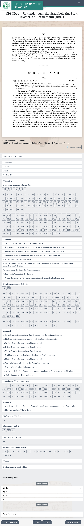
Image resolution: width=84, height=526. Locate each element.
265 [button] (13, 308)
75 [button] (11, 206)
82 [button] (36, 206)
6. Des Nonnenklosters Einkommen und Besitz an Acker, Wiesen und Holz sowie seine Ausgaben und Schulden (38, 264)
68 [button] (62, 202)
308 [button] (40, 321)
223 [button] (42, 297)
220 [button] (23, 297)
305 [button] (27, 321)
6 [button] (16, 189)
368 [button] (27, 393)
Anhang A (7, 239)
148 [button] (68, 222)
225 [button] (51, 297)
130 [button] (63, 219)
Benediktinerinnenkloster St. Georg (17, 185)
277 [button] (74, 308)
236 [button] (36, 301)
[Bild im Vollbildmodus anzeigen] (80, 24)
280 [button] (8, 312)
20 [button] (40, 195)
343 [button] (68, 385)
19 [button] (36, 195)
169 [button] (8, 230)
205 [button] (27, 294)
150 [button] (77, 222)
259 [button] (63, 305)
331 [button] (13, 385)
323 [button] (31, 325)
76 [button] (14, 206)
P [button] (47, 451)
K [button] (32, 451)
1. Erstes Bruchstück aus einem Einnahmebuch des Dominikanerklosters (32, 335)
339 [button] (50, 385)
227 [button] (66, 297)
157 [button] (31, 226)
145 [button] (54, 222)
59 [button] (29, 202)
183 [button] (73, 230)
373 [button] (50, 393)
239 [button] (50, 301)
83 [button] (40, 206)
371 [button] (40, 393)
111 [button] (54, 215)
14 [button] (18, 195)
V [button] (64, 451)
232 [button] (17, 301)
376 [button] (63, 393)
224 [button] (47, 297)
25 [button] (59, 195)
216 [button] (77, 294)
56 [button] (18, 202)
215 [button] (73, 294)
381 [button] (8, 396)
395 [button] (73, 396)
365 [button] (13, 393)
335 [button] (31, 385)
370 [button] (36, 393)
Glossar (6, 461)
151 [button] (3, 226)
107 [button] (36, 215)
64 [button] (48, 202)
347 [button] (8, 389)
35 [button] (18, 198)
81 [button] (33, 206)
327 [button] (50, 325)
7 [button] (19, 189)
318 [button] (8, 325)
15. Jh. (5, 496)
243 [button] (68, 301)
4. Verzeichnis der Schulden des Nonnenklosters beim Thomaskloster (31, 255)
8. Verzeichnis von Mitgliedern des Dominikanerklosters (26, 363)
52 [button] (3, 202)
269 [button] (31, 308)
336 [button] (36, 385)
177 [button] (45, 230)
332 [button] (17, 385)
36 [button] (22, 198)
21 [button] (44, 195)
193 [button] (40, 234)
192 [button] (36, 234)
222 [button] (38, 297)
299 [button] (17, 316)
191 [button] (31, 234)
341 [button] (59, 385)
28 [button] (70, 195)
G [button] (21, 451)
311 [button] (54, 321)
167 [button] (77, 226)
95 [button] (7, 209)
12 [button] (11, 195)
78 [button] (22, 206)
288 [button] (45, 312)
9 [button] (25, 189)
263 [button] (3, 308)
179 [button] (54, 230)
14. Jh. (5, 492)
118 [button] (8, 219)
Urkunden (7, 181)
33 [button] (11, 198)
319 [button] (13, 325)
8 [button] (22, 189)
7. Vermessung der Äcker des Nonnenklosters (21, 270)
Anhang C (7, 402)
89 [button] (62, 206)
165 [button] (68, 226)
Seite (38, 522)
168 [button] (3, 230)
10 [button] (3, 195)
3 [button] (8, 189)
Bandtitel (7, 167)
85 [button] (48, 206)
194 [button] (45, 234)
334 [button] (27, 385)
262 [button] (77, 305)
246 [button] (3, 305)
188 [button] (17, 234)
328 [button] (54, 325)
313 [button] (63, 321)
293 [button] (68, 312)
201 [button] (8, 294)
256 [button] (50, 305)
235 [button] (31, 301)
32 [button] (7, 198)
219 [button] (18, 297)
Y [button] (70, 451)
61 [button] (36, 202)
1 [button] (2, 189)
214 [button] (68, 294)
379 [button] (77, 393)
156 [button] (27, 226)
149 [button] (73, 222)
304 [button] (22, 321)
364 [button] (8, 393)
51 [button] (77, 198)
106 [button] (31, 215)
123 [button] (31, 219)
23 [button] (51, 195)
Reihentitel (7, 163)
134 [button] (3, 222)
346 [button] (3, 389)
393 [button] (63, 396)
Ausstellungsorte (10, 514)
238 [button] (45, 301)
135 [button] (8, 222)
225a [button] (57, 297)
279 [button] (3, 312)
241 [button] (59, 301)
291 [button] (59, 312)
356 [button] (50, 389)
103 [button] (17, 215)
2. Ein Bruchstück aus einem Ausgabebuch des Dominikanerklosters (30, 339)
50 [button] (73, 198)
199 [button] (8, 288)
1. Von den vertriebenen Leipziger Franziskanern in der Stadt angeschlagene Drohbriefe (39, 406)
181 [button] (63, 230)
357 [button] (54, 389)
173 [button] (27, 230)
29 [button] (73, 195)
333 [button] (22, 385)
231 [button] (13, 301)
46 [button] (59, 198)
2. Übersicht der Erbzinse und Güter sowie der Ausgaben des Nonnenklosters (34, 247)
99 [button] (22, 209)
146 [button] (59, 222)
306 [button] (31, 321)
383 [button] (17, 396)
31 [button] (3, 198)
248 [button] (13, 305)
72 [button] (77, 202)
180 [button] (59, 230)
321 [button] (22, 325)
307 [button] (36, 321)
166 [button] (73, 226)
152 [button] (8, 226)
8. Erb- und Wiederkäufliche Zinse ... (18, 274)
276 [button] (63, 308)
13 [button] (14, 195)
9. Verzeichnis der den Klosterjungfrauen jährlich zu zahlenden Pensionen (33, 278)
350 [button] (22, 389)
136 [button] (13, 222)
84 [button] (44, 206)
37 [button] (25, 198)
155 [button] (22, 226)
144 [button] (50, 222)
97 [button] (14, 209)
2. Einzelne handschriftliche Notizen (18, 410)
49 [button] (70, 198)
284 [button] (27, 312)
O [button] (44, 451)
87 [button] (55, 206)
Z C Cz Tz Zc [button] (6, 455)
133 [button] (77, 219)
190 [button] (27, 234)
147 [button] (63, 222)
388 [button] (40, 396)
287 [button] (40, 312)
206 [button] (31, 294)
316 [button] (77, 321)
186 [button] (8, 234)
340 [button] (54, 385)
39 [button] (33, 198)
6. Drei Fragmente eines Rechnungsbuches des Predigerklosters (29, 355)
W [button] (67, 451)
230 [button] (8, 301)
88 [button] (59, 206)
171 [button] (17, 230)
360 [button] (68, 389)
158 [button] (36, 226)
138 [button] (22, 222)
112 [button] (59, 215)
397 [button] (3, 430)
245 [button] (77, 301)
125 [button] (40, 219)
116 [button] (77, 215)
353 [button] (36, 389)
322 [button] (27, 325)
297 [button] (8, 316)
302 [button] (13, 321)
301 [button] (8, 321)
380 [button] (3, 396)
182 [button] (68, 230)
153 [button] (13, 226)
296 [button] (3, 316)
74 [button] (7, 206)
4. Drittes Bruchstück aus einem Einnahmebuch (22, 347)
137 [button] (17, 222)
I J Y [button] (28, 451)
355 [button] (45, 389)
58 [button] (25, 202)
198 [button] (3, 288)
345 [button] (77, 385)
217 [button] (9, 297)
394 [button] (68, 396)
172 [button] (22, 230)
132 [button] (73, 219)
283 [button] (22, 312)
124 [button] (36, 219)
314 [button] (68, 321)
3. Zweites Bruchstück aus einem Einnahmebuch (23, 343)
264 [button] (8, 308)
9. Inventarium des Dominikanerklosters (19, 367)
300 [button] (3, 321)
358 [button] (59, 389)
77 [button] (18, 206)
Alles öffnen (42, 484)
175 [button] (36, 230)
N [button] (41, 451)
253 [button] (36, 305)
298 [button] (13, 316)
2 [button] (5, 189)
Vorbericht (7, 175)
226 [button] (62, 297)
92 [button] (73, 206)
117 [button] (3, 219)
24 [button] (55, 195)
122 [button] (27, 219)
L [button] (34, 451)
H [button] (24, 451)
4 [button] (11, 189)
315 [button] (73, 321)
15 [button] (22, 195)
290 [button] (54, 312)
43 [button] (48, 198)
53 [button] (7, 202)
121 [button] (22, 219)
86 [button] (51, 206)
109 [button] (45, 215)
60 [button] (33, 202)
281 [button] (13, 312)
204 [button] (22, 294)
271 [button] (40, 308)
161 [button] (50, 226)
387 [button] (36, 396)
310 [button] (50, 321)
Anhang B (7, 331)
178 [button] (50, 230)
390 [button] (50, 396)
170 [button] (13, 230)
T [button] (58, 451)
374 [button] (54, 393)
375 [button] (59, 393)
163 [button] (59, 226)
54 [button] (11, 202)
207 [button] (36, 294)
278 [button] (78, 308)
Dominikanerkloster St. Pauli (15, 284)
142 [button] (40, 222)
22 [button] (48, 195)
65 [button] (51, 202)
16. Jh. (5, 499)
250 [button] (22, 305)
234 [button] (27, 301)
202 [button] (13, 294)
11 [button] (7, 195)
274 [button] (54, 308)
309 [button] (45, 321)
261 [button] (73, 305)
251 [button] (27, 305)
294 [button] (73, 312)
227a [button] (71, 297)
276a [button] (69, 308)
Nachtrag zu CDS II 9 (12, 426)
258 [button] (59, 305)
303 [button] (17, 321)
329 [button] (3, 385)
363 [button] (3, 393)
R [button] (52, 451)
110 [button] (50, 215)
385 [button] (27, 396)
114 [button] (68, 215)
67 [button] (59, 202)
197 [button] (59, 234)
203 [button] (17, 294)
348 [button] (13, 389)
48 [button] (66, 198)
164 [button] (63, 226)
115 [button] (73, 215)
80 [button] (29, 206)
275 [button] (59, 308)
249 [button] (17, 305)
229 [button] (3, 301)
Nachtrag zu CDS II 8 (11, 416)
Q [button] (50, 451)
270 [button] (36, 308)
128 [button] (54, 219)
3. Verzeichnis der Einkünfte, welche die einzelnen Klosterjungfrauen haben (34, 251)
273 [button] (50, 308)
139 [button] (27, 222)
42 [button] (44, 198)
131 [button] (68, 219)
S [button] (55, 451)
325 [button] (40, 325)
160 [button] (45, 226)
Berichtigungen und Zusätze (15, 467)
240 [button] (54, 301)
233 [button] (22, 301)
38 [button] (29, 198)
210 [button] (50, 294)
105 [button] (27, 215)
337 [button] (40, 385)
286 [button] (36, 312)
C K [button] (9, 451)
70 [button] (70, 202)
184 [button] (77, 230)
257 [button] (54, 305)
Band (48, 522)
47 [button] (62, 198)
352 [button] (31, 389)
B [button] (5, 451)
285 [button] (31, 312)
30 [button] (77, 195)
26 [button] (62, 195)
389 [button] (45, 396)
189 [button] (22, 234)
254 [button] (40, 305)
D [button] (13, 451)
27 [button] (66, 195)
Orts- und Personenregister (15, 447)
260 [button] (68, 305)
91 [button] (70, 206)
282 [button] (17, 312)
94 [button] (3, 209)
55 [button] (14, 202)
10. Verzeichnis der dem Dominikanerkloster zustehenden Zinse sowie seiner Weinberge (39, 371)
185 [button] (3, 234)
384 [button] (22, 396)
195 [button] (50, 234)
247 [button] (8, 305)
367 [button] (22, 393)
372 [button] (45, 393)
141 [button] (36, 222)
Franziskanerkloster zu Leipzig (16, 381)
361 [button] (73, 389)
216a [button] (4, 297)
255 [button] (45, 305)
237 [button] (40, 301)
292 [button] (63, 312)
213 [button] (63, 294)
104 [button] (22, 215)
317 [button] (3, 325)
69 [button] (66, 202)
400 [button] (3, 442)
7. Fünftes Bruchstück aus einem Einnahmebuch (23, 359)
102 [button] (13, 215)
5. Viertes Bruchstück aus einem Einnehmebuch (22, 351)
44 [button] (51, 198)
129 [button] (59, 219)
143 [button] (45, 222)
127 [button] (50, 219)
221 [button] (33, 297)
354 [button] (40, 389)
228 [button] (76, 297)
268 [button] (27, 308)
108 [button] (40, 215)
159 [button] (40, 226)
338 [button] (45, 385)
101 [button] (8, 215)
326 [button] (45, 325)
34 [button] (14, 198)
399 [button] (13, 430)
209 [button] (45, 294)
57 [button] (22, 202)
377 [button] (68, 393)
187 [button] (13, 234)
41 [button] (40, 198)
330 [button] (8, 385)
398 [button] (8, 430)
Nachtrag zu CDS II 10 (12, 438)
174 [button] (31, 230)
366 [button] (17, 393)
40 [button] (36, 198)
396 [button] (3, 420)
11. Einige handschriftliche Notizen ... (18, 375)
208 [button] (40, 294)
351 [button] (27, 389)
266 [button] (17, 308)
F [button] (18, 451)
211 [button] (54, 294)
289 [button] (50, 312)
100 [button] (3, 215)
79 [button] (25, 206)
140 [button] (31, 222)
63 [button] (44, 202)
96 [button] (11, 209)
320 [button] (17, 325)
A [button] (2, 451)
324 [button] (36, 325)
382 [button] (13, 396)
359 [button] (63, 389)
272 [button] (45, 308)
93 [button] (77, 206)
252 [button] (31, 305)
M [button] (38, 451)
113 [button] (63, 215)
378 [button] (73, 393)
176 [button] (40, 230)
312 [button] (59, 321)
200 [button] (3, 294)
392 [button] (59, 396)
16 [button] (25, 195)
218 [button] (14, 297)
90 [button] (66, 206)
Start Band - (12, 156)
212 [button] (59, 294)
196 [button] (54, 234)
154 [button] (17, 226)
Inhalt (5, 171)
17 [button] (29, 195)
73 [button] (3, 206)
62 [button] (40, 202)
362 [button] (77, 389)
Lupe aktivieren (74, 147)
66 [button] (55, 202)
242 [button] (63, 301)
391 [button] (54, 396)
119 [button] (13, 219)
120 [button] (17, 219)
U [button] (61, 451)
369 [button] (31, 393)
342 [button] (63, 385)
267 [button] (22, 308)
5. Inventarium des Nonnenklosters (17, 259)
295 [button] (77, 312)
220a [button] (28, 297)
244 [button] (73, 301)
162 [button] (54, 226)
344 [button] (73, 385)
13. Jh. (5, 488)
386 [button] (31, 396)
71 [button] (73, 202)
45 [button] (55, 198)
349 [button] (17, 389)
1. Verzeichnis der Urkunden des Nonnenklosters (23, 243)
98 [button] (18, 209)
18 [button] (33, 195)
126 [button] (45, 219)
